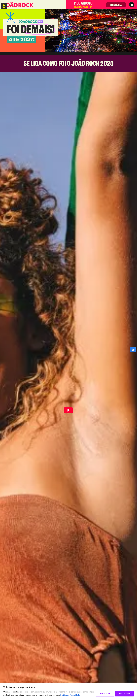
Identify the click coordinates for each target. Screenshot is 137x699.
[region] (68, 691)
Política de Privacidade (70, 695)
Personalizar (105, 693)
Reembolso (116, 5)
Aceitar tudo (124, 693)
